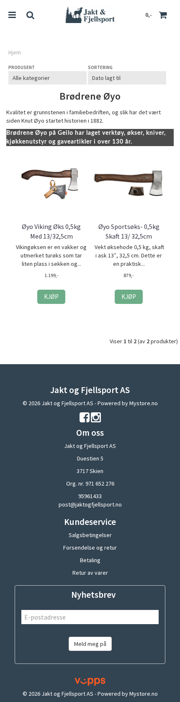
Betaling (90, 560)
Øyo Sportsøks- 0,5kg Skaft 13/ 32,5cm (128, 231)
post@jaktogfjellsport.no (90, 504)
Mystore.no (143, 403)
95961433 (90, 496)
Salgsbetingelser (90, 535)
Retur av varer (90, 572)
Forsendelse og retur (90, 547)
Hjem (14, 52)
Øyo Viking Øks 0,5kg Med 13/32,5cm (51, 231)
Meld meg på (90, 644)
